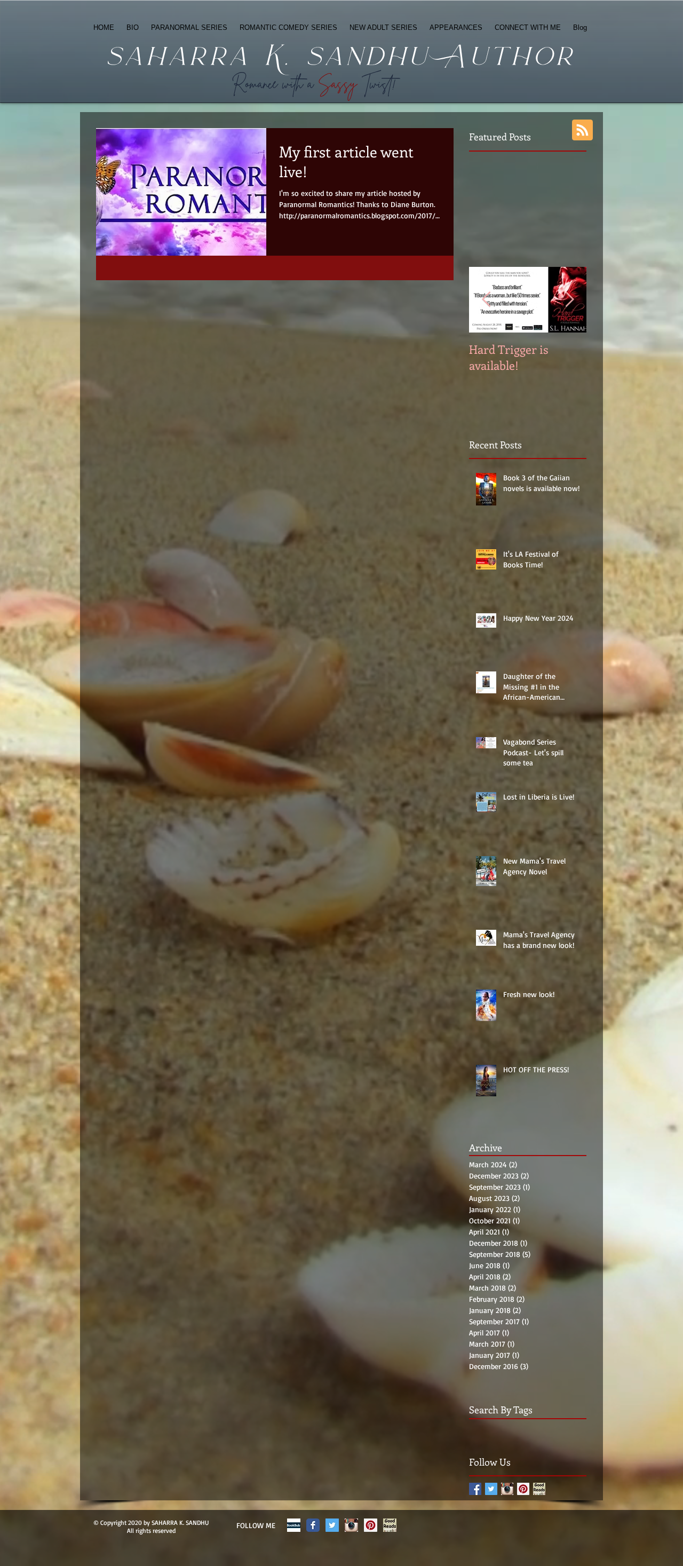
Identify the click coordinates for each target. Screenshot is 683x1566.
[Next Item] (569, 299)
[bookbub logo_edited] (293, 1525)
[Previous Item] (486, 299)
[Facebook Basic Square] (475, 1489)
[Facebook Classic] (313, 1525)
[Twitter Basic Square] (491, 1489)
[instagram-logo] (507, 1489)
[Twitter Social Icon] (332, 1525)
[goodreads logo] (539, 1489)
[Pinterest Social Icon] (523, 1489)
